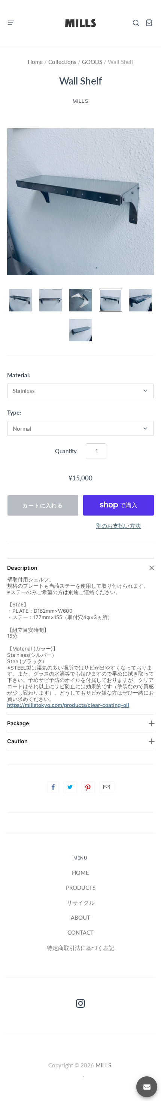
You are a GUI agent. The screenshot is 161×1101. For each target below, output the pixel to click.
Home (36, 61)
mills (80, 101)
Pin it (88, 787)
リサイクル (81, 902)
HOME (80, 872)
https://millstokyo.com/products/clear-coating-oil (68, 705)
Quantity (66, 451)
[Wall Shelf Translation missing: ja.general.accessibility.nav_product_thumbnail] (20, 300)
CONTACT (80, 932)
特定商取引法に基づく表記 (80, 947)
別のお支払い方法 (118, 525)
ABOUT (80, 917)
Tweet (70, 787)
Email (106, 787)
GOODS (92, 61)
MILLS (103, 1065)
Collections (63, 61)
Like (53, 787)
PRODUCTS (80, 887)
